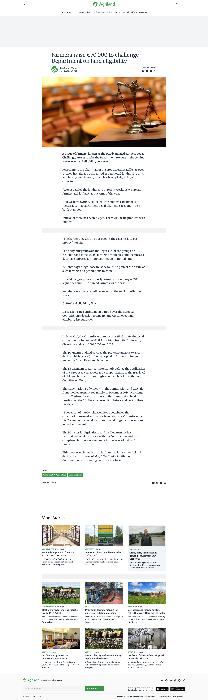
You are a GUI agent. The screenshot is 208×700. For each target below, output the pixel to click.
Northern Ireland (121, 12)
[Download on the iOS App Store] (162, 689)
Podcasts (143, 12)
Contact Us (121, 697)
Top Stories (66, 12)
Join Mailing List (94, 688)
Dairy (81, 12)
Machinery (107, 12)
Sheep (89, 12)
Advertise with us (164, 697)
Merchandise (178, 697)
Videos (134, 12)
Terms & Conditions (135, 697)
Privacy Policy (150, 697)
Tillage (97, 12)
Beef (75, 12)
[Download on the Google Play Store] (177, 689)
